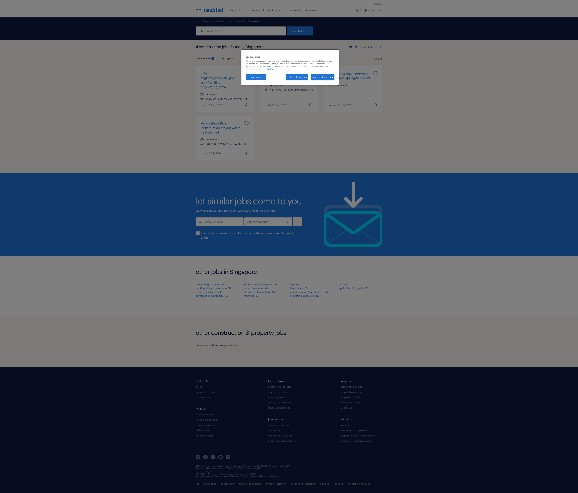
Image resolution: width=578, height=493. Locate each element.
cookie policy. (268, 69)
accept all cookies (322, 77)
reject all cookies (297, 77)
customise (256, 77)
